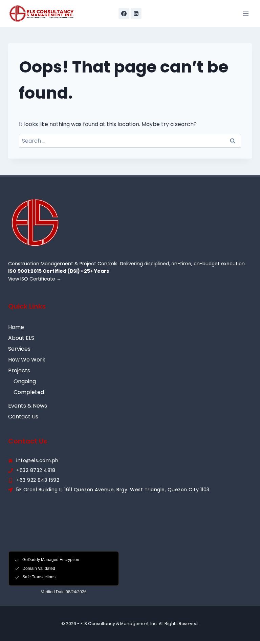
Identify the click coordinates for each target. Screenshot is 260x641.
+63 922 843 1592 (37, 480)
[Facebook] (123, 13)
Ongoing (25, 381)
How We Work (26, 360)
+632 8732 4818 (35, 470)
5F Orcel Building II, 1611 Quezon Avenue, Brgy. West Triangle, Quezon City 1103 (113, 489)
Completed (29, 392)
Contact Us (23, 416)
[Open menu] (245, 13)
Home (16, 327)
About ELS (21, 338)
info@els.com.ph (37, 460)
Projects (19, 370)
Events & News (27, 406)
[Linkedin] (136, 13)
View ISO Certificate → (34, 278)
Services (19, 349)
